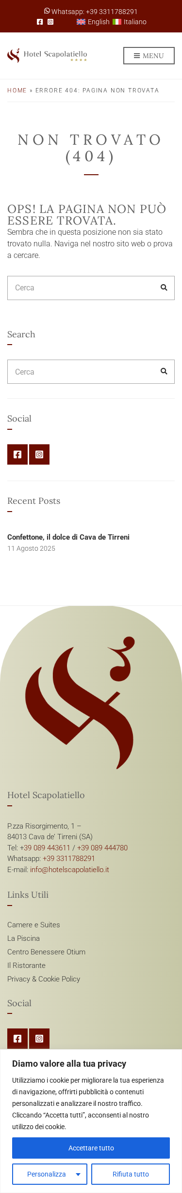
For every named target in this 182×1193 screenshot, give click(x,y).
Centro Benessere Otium (46, 952)
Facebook (39, 21)
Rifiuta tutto (131, 1174)
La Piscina (23, 938)
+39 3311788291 (69, 858)
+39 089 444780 (102, 848)
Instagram (50, 21)
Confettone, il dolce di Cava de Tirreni (68, 537)
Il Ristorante (26, 965)
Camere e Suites (33, 925)
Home (17, 90)
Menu (152, 55)
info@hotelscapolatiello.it (69, 869)
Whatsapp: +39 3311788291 (94, 11)
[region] (91, 1121)
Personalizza (46, 1174)
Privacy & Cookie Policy (43, 979)
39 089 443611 (47, 848)
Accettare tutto (91, 1148)
